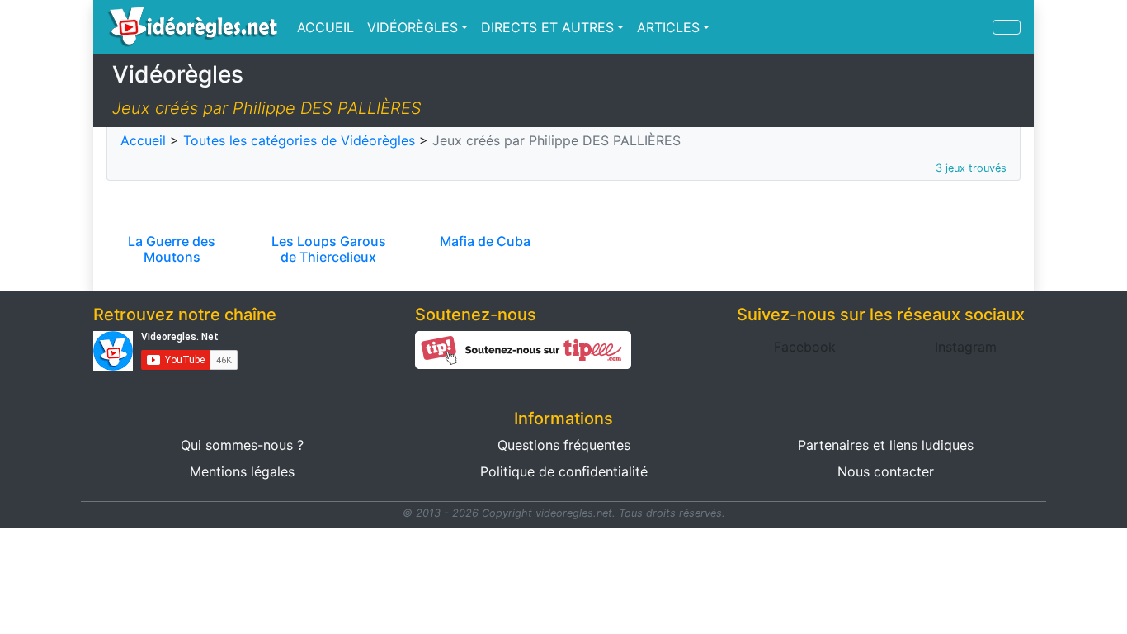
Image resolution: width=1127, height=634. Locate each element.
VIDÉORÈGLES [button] (412, 27)
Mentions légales (242, 471)
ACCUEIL (325, 27)
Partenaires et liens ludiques (886, 445)
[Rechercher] (1007, 27)
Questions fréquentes (563, 445)
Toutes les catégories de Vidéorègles (299, 140)
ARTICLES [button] (668, 27)
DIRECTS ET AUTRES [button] (547, 27)
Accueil (143, 140)
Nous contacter (885, 471)
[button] (805, 346)
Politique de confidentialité (564, 471)
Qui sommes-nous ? (242, 445)
